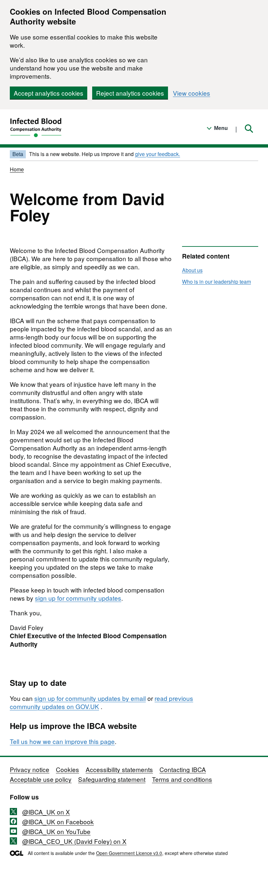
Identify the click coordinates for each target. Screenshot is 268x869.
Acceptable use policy (41, 779)
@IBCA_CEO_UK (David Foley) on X (74, 841)
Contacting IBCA (182, 769)
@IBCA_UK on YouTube (56, 831)
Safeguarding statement (111, 779)
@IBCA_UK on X (46, 812)
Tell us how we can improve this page (62, 741)
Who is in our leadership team (216, 281)
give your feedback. (157, 154)
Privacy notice (29, 769)
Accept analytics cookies (48, 92)
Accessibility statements (119, 769)
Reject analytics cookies (130, 92)
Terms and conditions (182, 779)
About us (192, 270)
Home (17, 169)
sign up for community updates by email (90, 698)
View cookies (191, 93)
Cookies (67, 769)
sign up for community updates (78, 597)
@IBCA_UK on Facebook (58, 821)
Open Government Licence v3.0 (129, 853)
